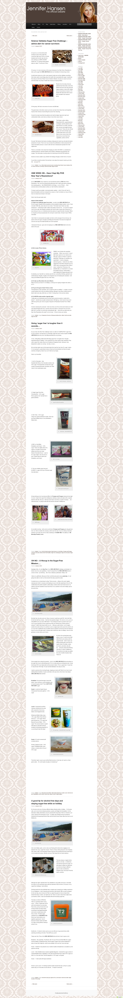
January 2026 (81, 77)
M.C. (70, 24)
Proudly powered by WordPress (61, 993)
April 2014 (80, 104)
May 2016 (80, 89)
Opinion (36, 165)
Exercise (49, 315)
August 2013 (81, 116)
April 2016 (80, 90)
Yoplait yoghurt (59, 794)
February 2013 (81, 125)
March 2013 (80, 123)
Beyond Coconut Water (46, 792)
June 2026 (80, 69)
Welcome (34, 24)
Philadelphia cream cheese (38, 794)
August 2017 (81, 84)
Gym (60, 315)
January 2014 (81, 108)
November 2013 (81, 111)
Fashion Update (81, 60)
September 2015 (81, 99)
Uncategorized (81, 63)
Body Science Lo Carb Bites (57, 551)
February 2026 (81, 75)
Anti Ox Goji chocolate (46, 551)
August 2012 (81, 134)
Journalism (65, 24)
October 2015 (81, 98)
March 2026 (80, 74)
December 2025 (81, 78)
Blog (47, 24)
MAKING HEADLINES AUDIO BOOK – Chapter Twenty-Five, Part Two (84, 48)
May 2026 (80, 71)
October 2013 (81, 113)
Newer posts (70, 35)
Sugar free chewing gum (56, 552)
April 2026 (80, 72)
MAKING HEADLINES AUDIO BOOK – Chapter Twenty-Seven (84, 41)
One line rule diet (48, 166)
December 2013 (81, 110)
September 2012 (81, 132)
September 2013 (81, 114)
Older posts (34, 35)
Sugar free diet (55, 166)
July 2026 (80, 68)
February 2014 (81, 107)
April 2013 (80, 122)
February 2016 (81, 92)
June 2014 (80, 101)
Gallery (33, 27)
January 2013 (81, 126)
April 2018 (80, 83)
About (39, 24)
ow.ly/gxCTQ (37, 162)
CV (43, 24)
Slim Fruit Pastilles (47, 552)
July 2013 (80, 117)
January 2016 (81, 93)
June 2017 (80, 86)
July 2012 (80, 135)
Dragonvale (44, 315)
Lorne (66, 792)
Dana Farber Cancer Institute (64, 165)
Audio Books (52, 24)
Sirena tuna (47, 794)
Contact (38, 27)
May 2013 (80, 120)
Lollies (62, 315)
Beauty (79, 58)
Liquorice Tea (53, 977)
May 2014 (80, 102)
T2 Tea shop (37, 978)
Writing (59, 24)
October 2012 (81, 131)
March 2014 (80, 105)
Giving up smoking (55, 315)
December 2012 (81, 128)
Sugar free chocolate (65, 552)
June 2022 (80, 81)
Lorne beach (58, 977)
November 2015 (81, 96)
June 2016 (80, 87)
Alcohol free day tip (46, 977)
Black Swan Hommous (56, 792)
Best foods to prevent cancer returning (50, 165)
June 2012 (80, 137)
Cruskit (62, 792)
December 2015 (81, 95)
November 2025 (81, 80)
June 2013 (80, 119)
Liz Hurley (42, 166)
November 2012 (81, 129)
